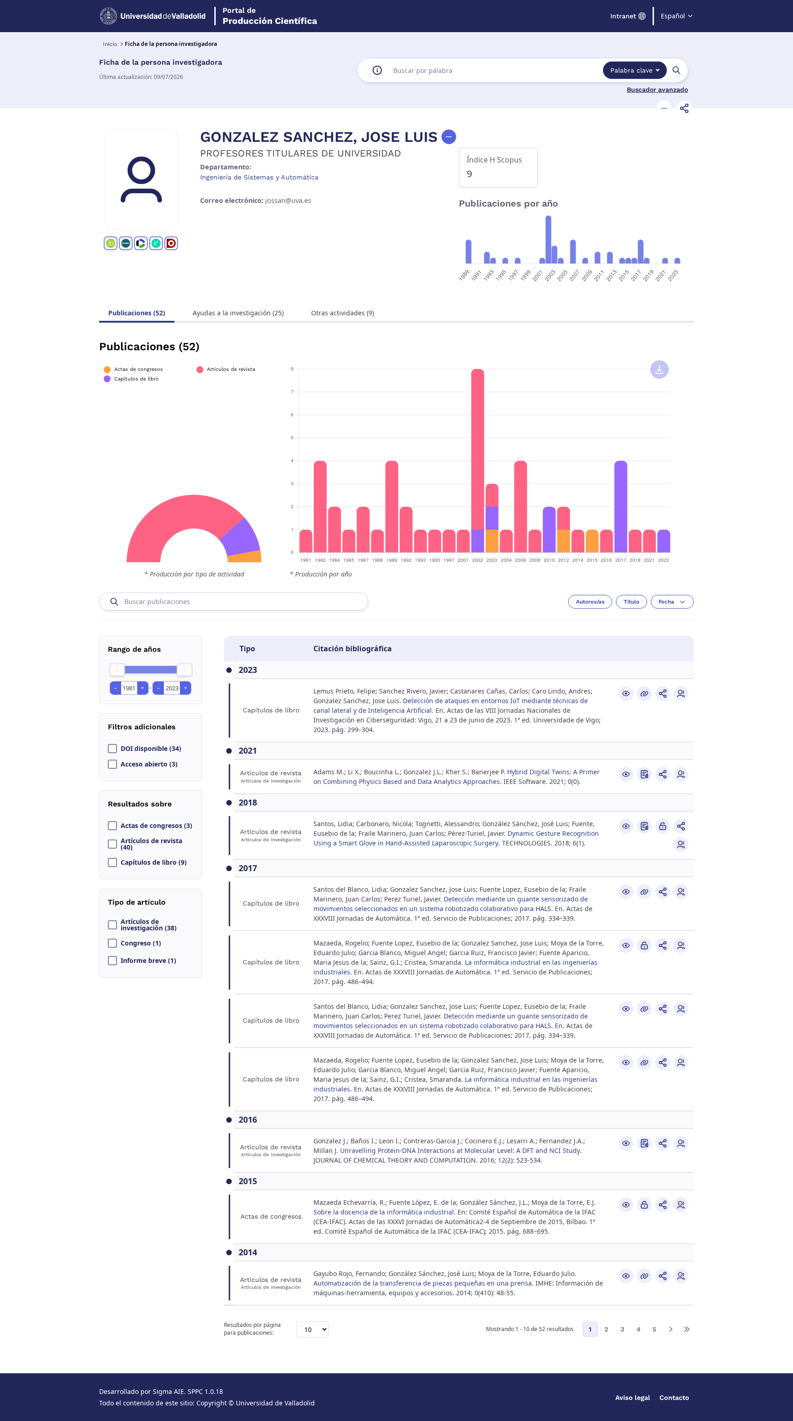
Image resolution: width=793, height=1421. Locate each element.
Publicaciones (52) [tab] (136, 312)
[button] (664, 108)
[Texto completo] (662, 826)
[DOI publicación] (644, 774)
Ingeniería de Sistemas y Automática (259, 177)
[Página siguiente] (670, 1329)
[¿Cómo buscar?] (377, 70)
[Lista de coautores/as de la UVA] (681, 693)
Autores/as (590, 602)
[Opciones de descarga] (659, 369)
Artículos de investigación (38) (149, 924)
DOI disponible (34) (151, 748)
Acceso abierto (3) (149, 764)
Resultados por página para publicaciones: (252, 1329)
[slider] (117, 669)
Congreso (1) (141, 943)
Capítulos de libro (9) (154, 862)
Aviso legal (632, 1397)
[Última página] (686, 1329)
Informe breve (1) (148, 960)
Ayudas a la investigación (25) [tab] (238, 312)
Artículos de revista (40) (151, 844)
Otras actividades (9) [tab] (342, 312)
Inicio (110, 44)
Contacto (674, 1397)
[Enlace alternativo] (644, 693)
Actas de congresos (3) (156, 825)
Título (631, 602)
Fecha (666, 602)
